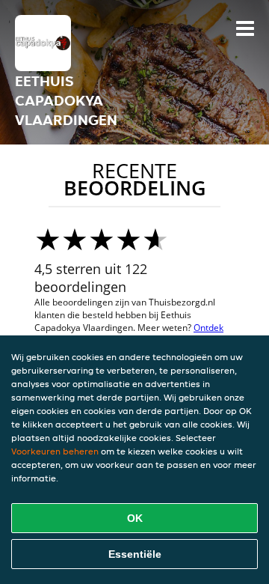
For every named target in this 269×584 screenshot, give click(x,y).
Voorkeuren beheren (55, 451)
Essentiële (134, 554)
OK (135, 518)
